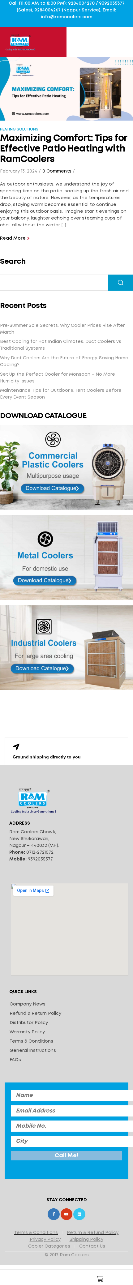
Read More (13, 238)
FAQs (15, 1060)
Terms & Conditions (31, 1041)
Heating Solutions (19, 129)
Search (13, 261)
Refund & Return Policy (35, 1013)
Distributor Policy (29, 1023)
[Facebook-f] (53, 1214)
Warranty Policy (27, 1032)
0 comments (56, 171)
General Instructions (33, 1050)
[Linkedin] (79, 1214)
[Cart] (100, 1279)
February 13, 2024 (18, 171)
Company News (27, 1004)
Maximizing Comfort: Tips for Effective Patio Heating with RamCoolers (63, 149)
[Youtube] (66, 1214)
